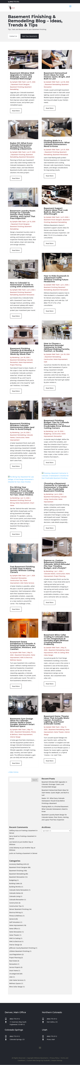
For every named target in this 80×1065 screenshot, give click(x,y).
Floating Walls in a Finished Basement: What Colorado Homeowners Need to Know (57, 143)
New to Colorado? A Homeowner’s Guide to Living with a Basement (22, 285)
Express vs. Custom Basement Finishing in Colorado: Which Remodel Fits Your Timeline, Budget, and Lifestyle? (57, 564)
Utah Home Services (27, 583)
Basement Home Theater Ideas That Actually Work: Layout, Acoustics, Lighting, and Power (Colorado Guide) (56, 720)
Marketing (15, 357)
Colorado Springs (14, 1030)
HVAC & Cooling (59, 653)
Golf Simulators (14, 922)
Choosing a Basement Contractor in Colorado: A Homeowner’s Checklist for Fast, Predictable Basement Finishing (56, 487)
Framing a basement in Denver (26, 853)
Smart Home (13, 971)
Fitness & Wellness (15, 916)
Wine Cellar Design (15, 987)
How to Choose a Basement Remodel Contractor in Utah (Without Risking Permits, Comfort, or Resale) (57, 347)
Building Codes (14, 883)
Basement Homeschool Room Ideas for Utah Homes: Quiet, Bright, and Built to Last (57, 76)
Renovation (58, 436)
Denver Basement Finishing (18, 909)
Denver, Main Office (15, 1012)
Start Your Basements (29, 36)
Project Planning (15, 365)
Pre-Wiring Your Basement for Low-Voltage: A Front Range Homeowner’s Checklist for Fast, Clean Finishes (22, 491)
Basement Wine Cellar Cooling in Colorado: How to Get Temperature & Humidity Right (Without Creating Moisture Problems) (56, 639)
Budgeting (47, 434)
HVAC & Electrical (26, 657)
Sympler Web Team (19, 82)
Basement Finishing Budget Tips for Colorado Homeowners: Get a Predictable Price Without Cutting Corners (57, 424)
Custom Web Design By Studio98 (38, 1060)
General (12, 919)
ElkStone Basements (41, 1058)
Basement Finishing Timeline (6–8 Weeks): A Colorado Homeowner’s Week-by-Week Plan (22, 351)
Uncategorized (14, 974)
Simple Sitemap (56, 1060)
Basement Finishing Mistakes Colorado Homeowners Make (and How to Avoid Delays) (22, 426)
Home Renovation (15, 932)
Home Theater (59, 732)
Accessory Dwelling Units (18, 864)
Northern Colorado (52, 1012)
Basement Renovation (26, 157)
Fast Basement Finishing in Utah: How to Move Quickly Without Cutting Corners (22, 569)
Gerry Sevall (13, 836)
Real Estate (13, 961)
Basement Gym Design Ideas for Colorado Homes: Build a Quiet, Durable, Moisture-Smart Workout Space (22, 722)
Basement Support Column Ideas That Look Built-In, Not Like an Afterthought (56, 211)
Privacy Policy (54, 1058)
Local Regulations (15, 954)
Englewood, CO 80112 (17, 1024)
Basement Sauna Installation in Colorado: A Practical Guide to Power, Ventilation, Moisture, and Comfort (23, 645)
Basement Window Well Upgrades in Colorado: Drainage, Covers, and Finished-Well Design (22, 76)
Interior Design (15, 737)
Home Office (13, 929)
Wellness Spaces (16, 660)
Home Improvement (25, 362)
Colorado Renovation (16, 900)
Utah (45, 362)
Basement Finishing (17, 87)
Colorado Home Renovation (18, 890)
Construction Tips (16, 580)
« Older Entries (13, 772)
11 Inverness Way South (18, 1022)
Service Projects (14, 967)
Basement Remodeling (18, 360)
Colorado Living (14, 896)
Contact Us (13, 36)
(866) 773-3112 (14, 1)
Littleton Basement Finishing (19, 951)
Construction (20, 437)
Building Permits (15, 887)
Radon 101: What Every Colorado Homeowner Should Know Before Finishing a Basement (21, 146)
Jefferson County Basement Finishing (22, 948)
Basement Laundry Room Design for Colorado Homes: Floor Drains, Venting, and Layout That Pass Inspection (22, 214)
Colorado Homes (49, 574)
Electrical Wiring (15, 912)
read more (16, 111)
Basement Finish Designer (20, 84)
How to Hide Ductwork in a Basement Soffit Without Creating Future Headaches (56, 279)
